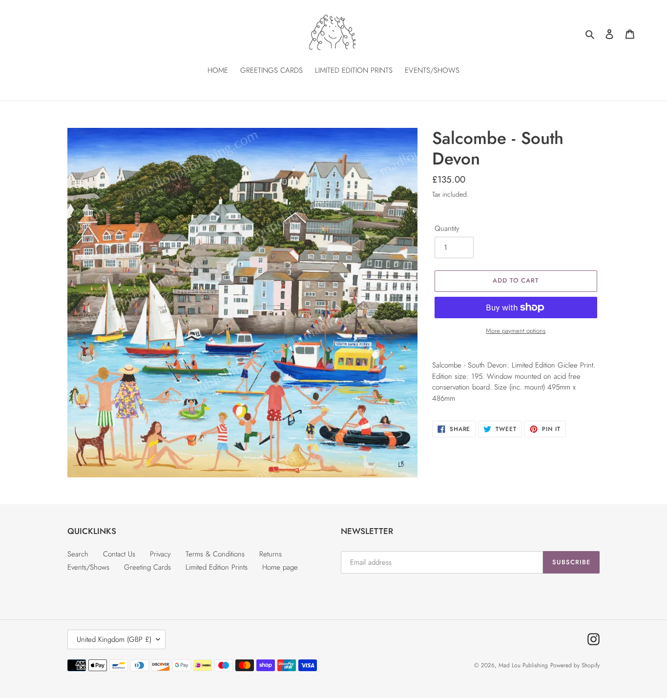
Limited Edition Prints (217, 567)
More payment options (515, 330)
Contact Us (119, 554)
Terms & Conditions (215, 554)
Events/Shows (88, 567)
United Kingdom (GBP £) (114, 639)
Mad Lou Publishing (523, 665)
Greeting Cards (147, 567)
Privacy (160, 554)
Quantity (447, 228)
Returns (270, 554)
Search (77, 554)
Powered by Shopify (575, 665)
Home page (280, 567)
